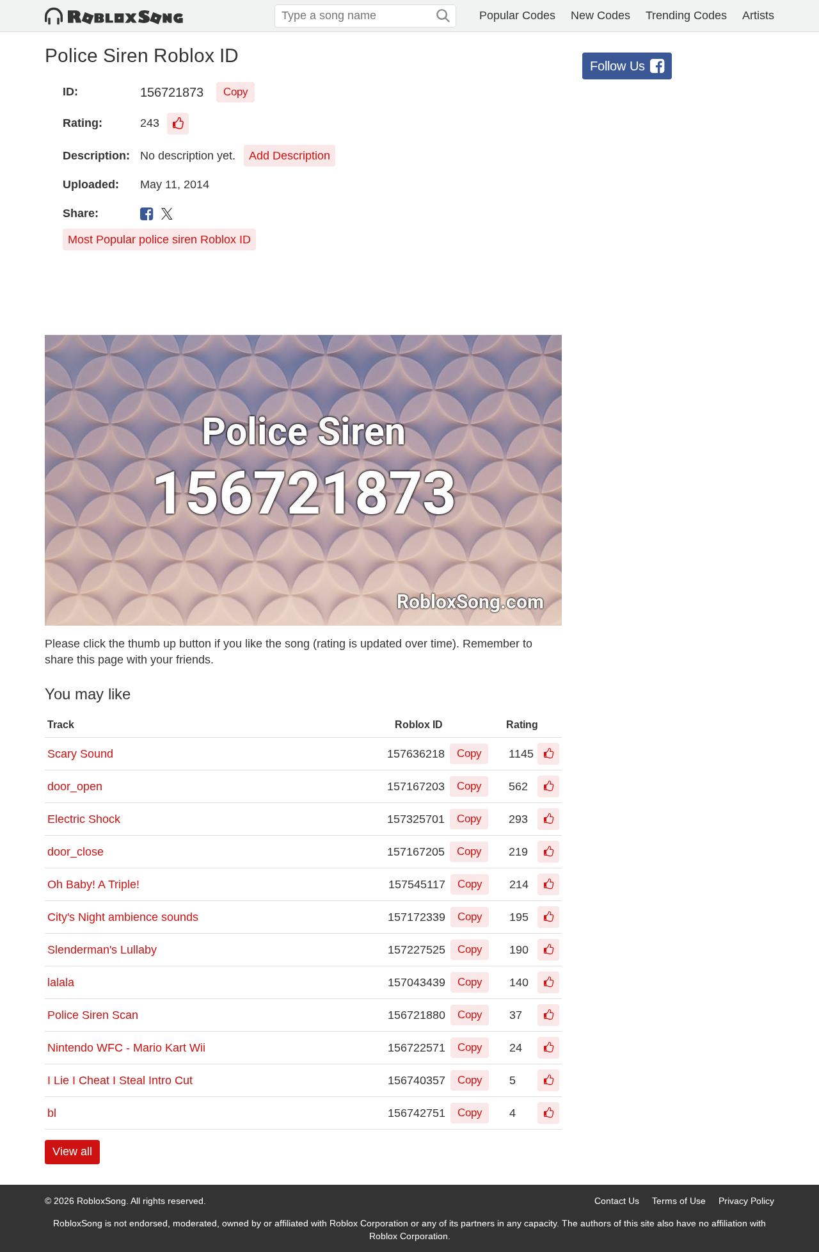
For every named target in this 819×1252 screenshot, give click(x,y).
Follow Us (617, 66)
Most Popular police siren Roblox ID (159, 239)
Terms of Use (679, 1201)
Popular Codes (517, 15)
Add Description (289, 155)
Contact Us (616, 1201)
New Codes (600, 15)
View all (72, 1151)
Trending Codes (686, 15)
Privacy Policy (746, 1201)
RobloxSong (101, 1201)
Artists (758, 15)
